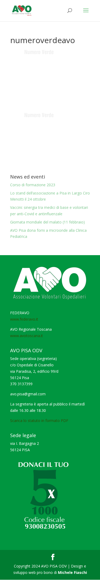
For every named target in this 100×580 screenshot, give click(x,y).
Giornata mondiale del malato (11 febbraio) (47, 222)
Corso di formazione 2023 (32, 184)
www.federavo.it (24, 319)
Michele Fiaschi (72, 572)
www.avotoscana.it (26, 335)
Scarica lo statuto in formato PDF (39, 420)
